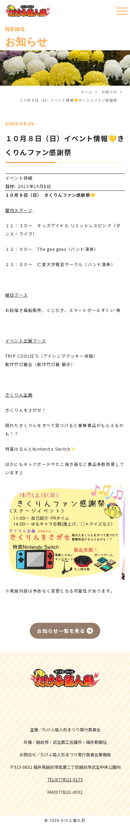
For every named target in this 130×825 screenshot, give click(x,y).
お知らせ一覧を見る (61, 630)
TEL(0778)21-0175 (65, 779)
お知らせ (109, 91)
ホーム (87, 91)
